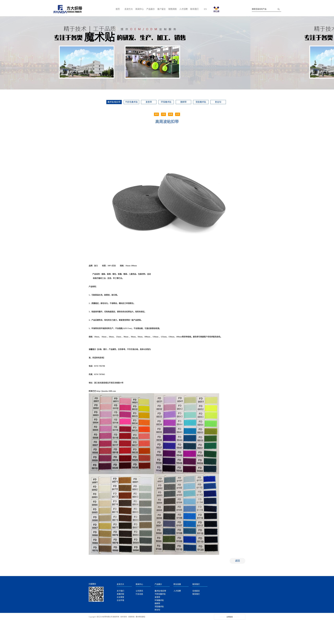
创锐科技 (131, 617)
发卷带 (149, 102)
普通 (170, 114)
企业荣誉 (120, 597)
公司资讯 (139, 591)
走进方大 (128, 9)
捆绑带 (183, 102)
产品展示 (150, 9)
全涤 (177, 114)
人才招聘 (183, 9)
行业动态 (139, 594)
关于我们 (120, 591)
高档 (156, 114)
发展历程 (120, 594)
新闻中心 (139, 9)
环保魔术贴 (166, 102)
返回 (237, 560)
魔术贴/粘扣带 (114, 102)
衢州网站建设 (140, 617)
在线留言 (196, 591)
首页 (118, 9)
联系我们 (194, 9)
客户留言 (161, 9)
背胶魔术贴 (201, 102)
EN (205, 9)
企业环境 (120, 600)
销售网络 (172, 9)
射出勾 (218, 102)
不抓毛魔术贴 (131, 102)
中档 (163, 114)
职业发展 (177, 584)
